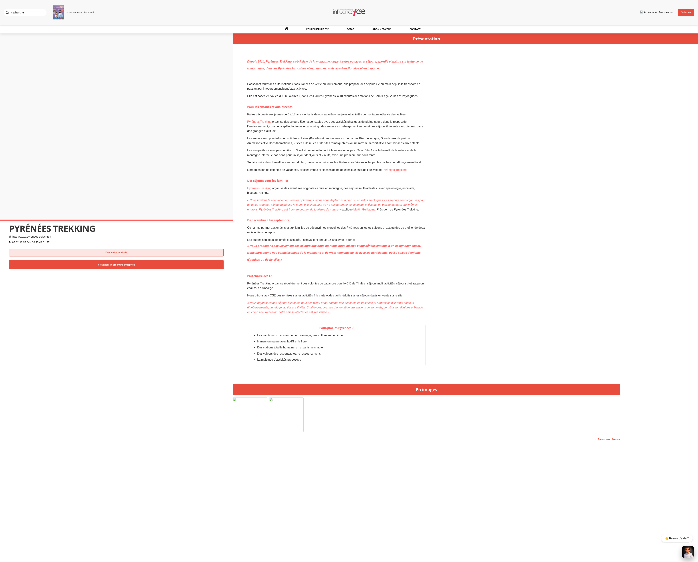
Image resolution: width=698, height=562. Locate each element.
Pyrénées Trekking (279, 61)
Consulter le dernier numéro (81, 12)
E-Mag (350, 29)
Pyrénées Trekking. (394, 169)
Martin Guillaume (364, 209)
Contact (415, 29)
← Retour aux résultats (607, 439)
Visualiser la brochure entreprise (116, 264)
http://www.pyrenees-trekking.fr (31, 236)
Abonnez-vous (381, 29)
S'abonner (686, 12)
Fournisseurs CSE (317, 29)
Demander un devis (116, 252)
